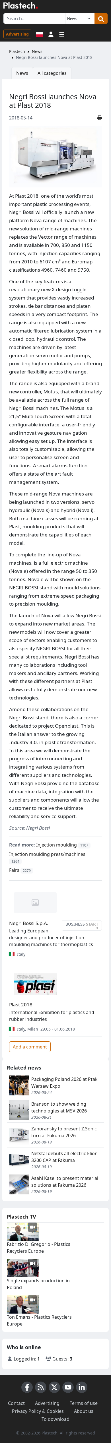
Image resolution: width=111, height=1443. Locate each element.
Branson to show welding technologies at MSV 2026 (59, 1107)
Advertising (17, 34)
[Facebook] (27, 1387)
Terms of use (84, 1403)
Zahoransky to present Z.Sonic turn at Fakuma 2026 (64, 1132)
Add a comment (30, 1047)
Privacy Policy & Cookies (38, 1411)
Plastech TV (21, 1216)
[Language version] (40, 33)
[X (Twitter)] (54, 1387)
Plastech (17, 51)
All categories (52, 73)
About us (83, 1411)
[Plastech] (20, 5)
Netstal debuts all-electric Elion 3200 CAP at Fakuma (64, 1156)
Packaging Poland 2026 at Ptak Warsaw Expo (64, 1082)
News (37, 51)
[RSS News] (40, 1387)
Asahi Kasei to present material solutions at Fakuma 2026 (64, 1181)
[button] (51, 33)
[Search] (101, 18)
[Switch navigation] (61, 33)
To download (55, 1419)
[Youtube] (68, 1387)
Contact (16, 1403)
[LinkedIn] (81, 1387)
